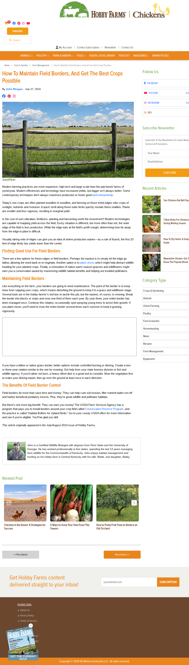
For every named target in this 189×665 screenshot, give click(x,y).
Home (7, 65)
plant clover (87, 262)
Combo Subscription (88, 47)
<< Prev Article (21, 554)
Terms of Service (28, 621)
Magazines (140, 55)
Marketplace (160, 55)
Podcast (124, 55)
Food (80, 55)
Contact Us (127, 47)
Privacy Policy (27, 615)
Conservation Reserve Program (104, 408)
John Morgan (14, 89)
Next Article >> (122, 554)
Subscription (168, 582)
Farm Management (40, 65)
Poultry (41, 55)
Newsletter (110, 47)
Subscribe (18, 31)
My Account (65, 47)
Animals (25, 55)
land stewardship (102, 195)
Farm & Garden (62, 55)
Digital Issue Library (102, 55)
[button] (134, 503)
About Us (25, 610)
